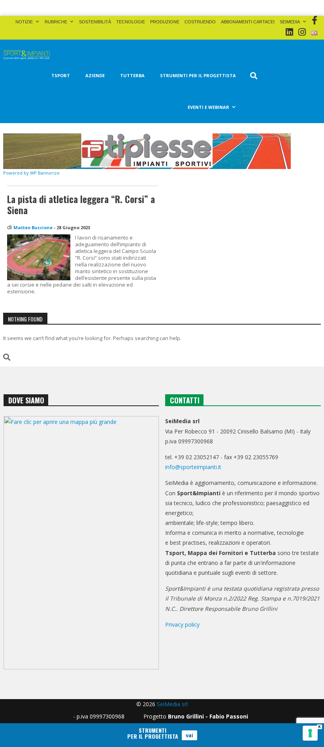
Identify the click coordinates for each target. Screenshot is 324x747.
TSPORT (60, 75)
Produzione (164, 21)
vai (189, 735)
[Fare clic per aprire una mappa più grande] (81, 542)
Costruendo (200, 21)
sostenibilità (95, 21)
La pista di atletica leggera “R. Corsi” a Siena (81, 204)
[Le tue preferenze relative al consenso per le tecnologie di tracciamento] (310, 733)
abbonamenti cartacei (248, 21)
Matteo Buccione (33, 227)
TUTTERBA (132, 75)
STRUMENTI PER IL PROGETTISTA (198, 75)
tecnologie (130, 21)
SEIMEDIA (290, 21)
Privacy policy (182, 624)
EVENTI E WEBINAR (208, 107)
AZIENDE (95, 75)
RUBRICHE (56, 21)
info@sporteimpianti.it (193, 467)
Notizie (24, 21)
